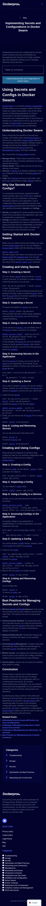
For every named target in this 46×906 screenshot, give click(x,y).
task (8, 181)
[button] (40, 70)
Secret (12, 609)
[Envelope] (4, 821)
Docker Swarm (8, 106)
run (16, 126)
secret (18, 277)
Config (22, 609)
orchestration (37, 106)
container (28, 106)
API (27, 196)
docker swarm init (10, 252)
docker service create (12, 334)
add (37, 257)
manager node (22, 257)
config (14, 469)
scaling (17, 150)
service (22, 148)
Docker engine (8, 257)
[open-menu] (42, 4)
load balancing (8, 150)
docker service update (12, 408)
